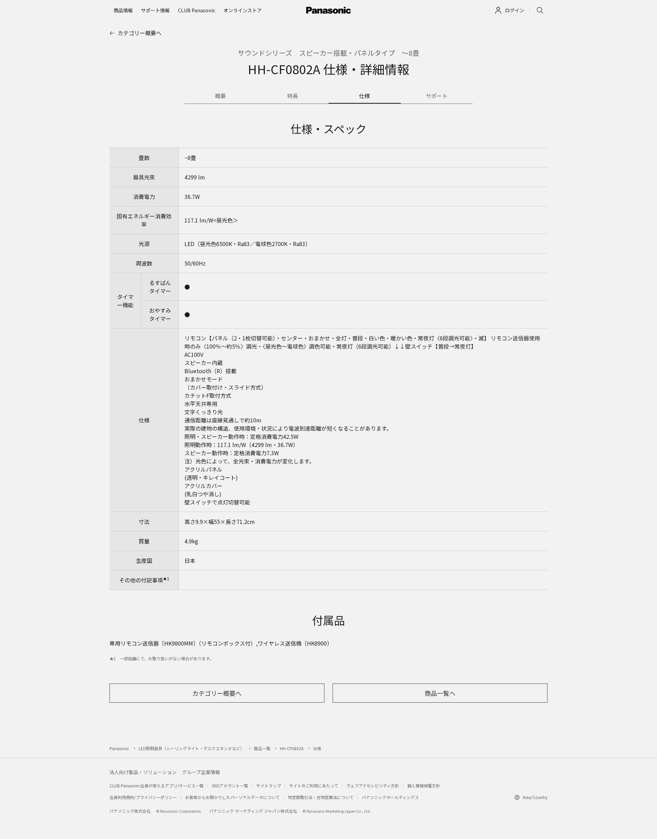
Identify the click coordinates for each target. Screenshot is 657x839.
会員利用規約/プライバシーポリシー (143, 797)
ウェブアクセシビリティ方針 (372, 785)
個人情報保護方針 (423, 785)
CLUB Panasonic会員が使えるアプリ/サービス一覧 (157, 785)
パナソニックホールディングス (390, 797)
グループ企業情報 (201, 772)
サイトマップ (268, 785)
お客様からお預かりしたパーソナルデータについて (232, 797)
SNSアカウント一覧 (230, 785)
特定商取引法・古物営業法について (320, 797)
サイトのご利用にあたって (313, 785)
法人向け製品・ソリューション (143, 772)
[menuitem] (123, 10)
